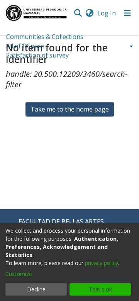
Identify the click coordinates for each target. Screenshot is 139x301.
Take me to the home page (70, 109)
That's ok (100, 289)
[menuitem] (89, 13)
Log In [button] (107, 13)
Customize (18, 273)
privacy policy (101, 263)
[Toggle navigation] (127, 13)
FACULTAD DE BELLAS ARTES (61, 221)
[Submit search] (78, 13)
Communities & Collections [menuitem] (44, 36)
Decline (36, 289)
